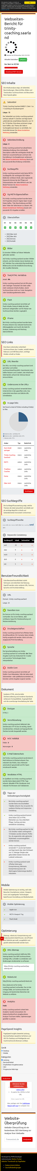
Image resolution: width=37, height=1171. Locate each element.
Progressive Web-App (10, 1069)
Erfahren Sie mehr (5, 9)
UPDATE (23, 60)
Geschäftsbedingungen (13, 1167)
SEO (4, 1067)
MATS (6, 462)
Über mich (7, 483)
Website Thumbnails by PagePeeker (13, 1161)
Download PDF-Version (14, 72)
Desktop (6, 1051)
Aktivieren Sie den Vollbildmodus (18, 1085)
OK (30, 2)
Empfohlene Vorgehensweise (13, 1065)
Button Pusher (17, 1159)
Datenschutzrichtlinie (12, 1165)
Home (6, 476)
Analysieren (7, 1078)
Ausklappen (29, 491)
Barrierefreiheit (8, 1062)
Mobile (5, 1053)
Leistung (6, 1060)
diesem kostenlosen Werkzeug (16, 159)
